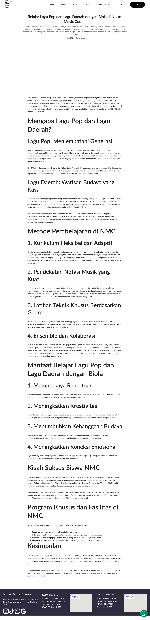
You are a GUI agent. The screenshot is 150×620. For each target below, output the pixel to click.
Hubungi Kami (104, 5)
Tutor (75, 5)
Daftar (137, 5)
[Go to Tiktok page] (11, 611)
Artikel (87, 5)
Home (51, 5)
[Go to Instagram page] (6, 611)
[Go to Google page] (23, 611)
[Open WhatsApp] (144, 613)
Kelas (63, 5)
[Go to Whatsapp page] (17, 611)
